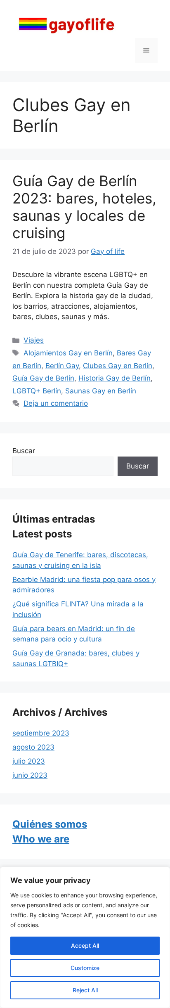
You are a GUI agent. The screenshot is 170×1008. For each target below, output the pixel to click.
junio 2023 (29, 775)
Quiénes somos (49, 824)
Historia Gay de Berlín (114, 378)
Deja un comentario (56, 403)
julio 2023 (28, 761)
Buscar (23, 451)
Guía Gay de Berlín (43, 378)
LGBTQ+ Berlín (36, 391)
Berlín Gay (62, 366)
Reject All (85, 990)
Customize (85, 967)
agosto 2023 (33, 747)
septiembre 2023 (40, 733)
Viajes (34, 340)
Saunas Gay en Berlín (100, 391)
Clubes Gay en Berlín (117, 366)
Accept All (85, 945)
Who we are (40, 839)
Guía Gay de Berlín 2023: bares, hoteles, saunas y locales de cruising (84, 206)
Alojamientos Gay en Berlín (68, 353)
